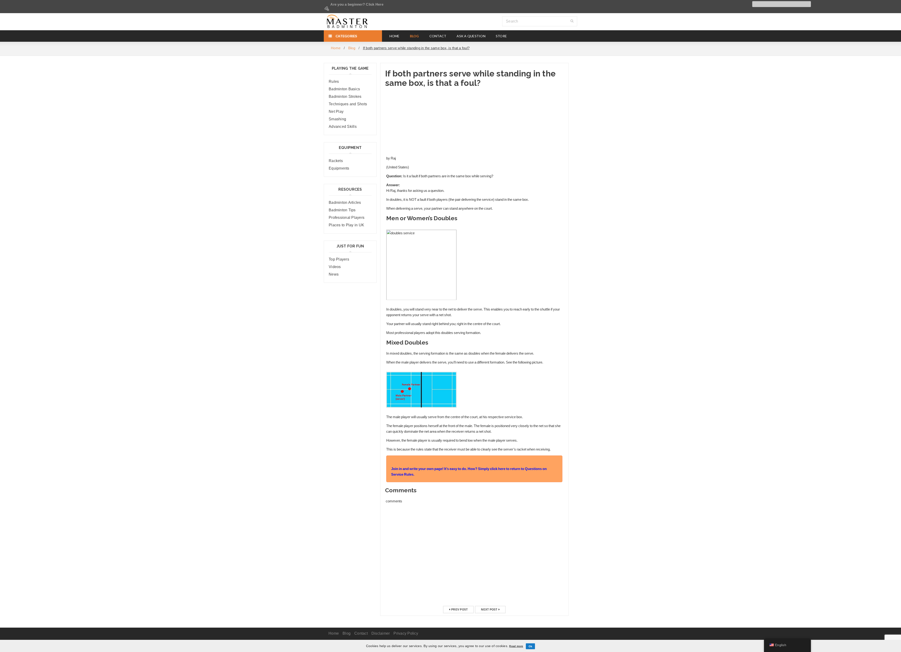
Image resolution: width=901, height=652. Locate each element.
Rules (334, 81)
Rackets (336, 161)
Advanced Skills (343, 127)
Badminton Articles (345, 203)
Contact (361, 633)
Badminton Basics (344, 89)
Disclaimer (380, 633)
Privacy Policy (405, 633)
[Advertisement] (474, 121)
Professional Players (346, 218)
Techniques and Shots (348, 104)
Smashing (337, 119)
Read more (516, 646)
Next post (489, 609)
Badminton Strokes (345, 97)
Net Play (336, 112)
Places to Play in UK (346, 225)
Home (335, 48)
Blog (351, 48)
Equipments (339, 168)
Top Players (339, 259)
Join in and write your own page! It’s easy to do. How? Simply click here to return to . (469, 471)
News (334, 274)
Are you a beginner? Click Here (356, 4)
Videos (335, 267)
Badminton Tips (342, 210)
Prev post (459, 609)
